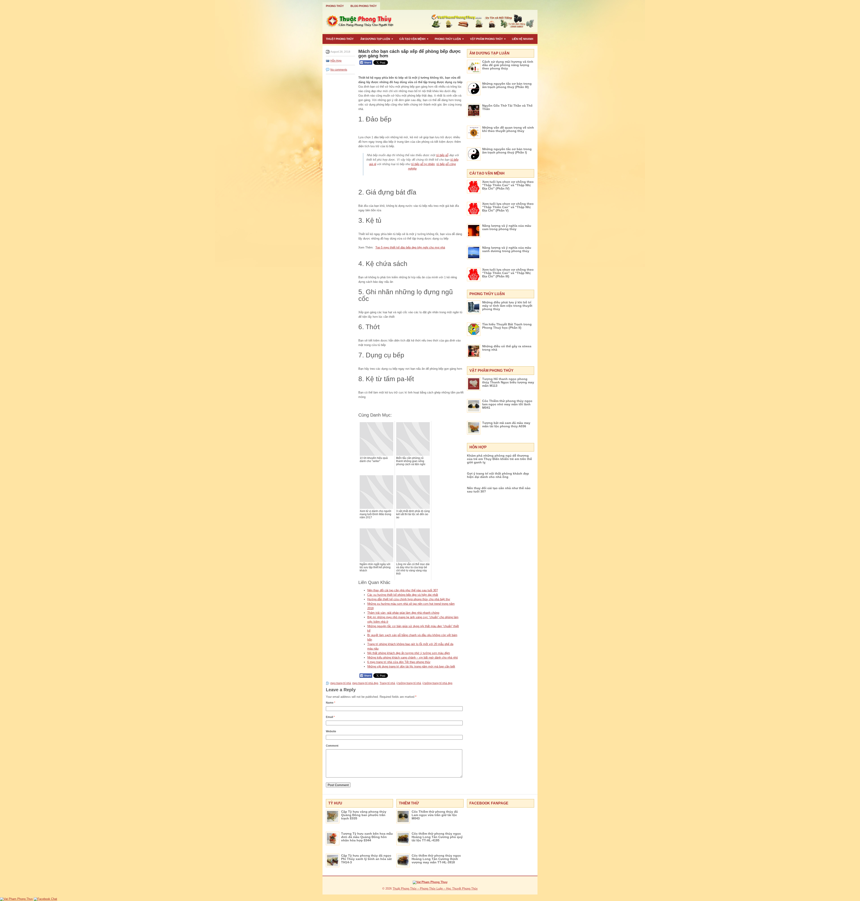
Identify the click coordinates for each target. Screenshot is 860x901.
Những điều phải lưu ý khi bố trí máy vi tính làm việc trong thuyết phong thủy (507, 305)
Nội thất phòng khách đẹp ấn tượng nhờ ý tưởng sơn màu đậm (408, 653)
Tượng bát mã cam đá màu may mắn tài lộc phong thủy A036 (506, 424)
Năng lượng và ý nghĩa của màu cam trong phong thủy (506, 227)
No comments (338, 69)
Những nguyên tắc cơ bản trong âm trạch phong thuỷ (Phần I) (507, 150)
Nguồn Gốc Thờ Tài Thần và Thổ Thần (507, 107)
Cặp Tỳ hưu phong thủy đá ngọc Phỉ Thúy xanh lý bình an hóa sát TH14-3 (366, 859)
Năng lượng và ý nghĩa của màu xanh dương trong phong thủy (506, 249)
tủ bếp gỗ (442, 155)
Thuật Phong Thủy (340, 39)
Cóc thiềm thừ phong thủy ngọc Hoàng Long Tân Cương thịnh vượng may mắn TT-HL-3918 (436, 859)
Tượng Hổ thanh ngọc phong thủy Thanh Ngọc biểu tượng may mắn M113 (508, 382)
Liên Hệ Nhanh (522, 39)
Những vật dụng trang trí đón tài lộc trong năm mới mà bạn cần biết (411, 666)
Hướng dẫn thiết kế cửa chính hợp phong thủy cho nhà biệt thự (408, 599)
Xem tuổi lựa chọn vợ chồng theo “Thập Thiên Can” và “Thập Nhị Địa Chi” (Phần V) (508, 207)
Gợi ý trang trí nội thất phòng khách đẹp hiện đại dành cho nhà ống (498, 475)
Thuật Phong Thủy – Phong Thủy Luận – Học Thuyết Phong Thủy (435, 888)
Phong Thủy (335, 6)
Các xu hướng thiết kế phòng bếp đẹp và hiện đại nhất (402, 594)
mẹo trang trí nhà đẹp (365, 683)
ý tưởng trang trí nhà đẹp (437, 683)
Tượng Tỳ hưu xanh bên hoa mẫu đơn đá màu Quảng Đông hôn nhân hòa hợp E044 (367, 837)
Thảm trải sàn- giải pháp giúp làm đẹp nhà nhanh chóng (403, 612)
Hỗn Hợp (336, 60)
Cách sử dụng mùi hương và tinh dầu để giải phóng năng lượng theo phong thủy (507, 65)
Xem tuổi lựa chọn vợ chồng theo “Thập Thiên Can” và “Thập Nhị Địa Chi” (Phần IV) (508, 185)
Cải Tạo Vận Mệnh (413, 39)
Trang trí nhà (387, 683)
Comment (332, 745)
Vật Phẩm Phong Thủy (488, 39)
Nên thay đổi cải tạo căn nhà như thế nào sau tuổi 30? (402, 590)
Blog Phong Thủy (363, 6)
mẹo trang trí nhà (340, 683)
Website (331, 731)
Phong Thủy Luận (449, 39)
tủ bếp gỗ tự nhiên (423, 164)
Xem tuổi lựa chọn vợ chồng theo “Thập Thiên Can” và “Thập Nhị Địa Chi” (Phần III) (508, 273)
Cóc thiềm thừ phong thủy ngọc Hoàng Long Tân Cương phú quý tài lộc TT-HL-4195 (437, 837)
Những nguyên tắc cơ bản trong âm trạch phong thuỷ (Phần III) (507, 85)
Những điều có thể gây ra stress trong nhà (506, 347)
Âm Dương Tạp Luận (376, 39)
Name (330, 702)
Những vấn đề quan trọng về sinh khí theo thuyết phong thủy (508, 129)
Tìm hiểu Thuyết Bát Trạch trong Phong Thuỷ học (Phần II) (507, 325)
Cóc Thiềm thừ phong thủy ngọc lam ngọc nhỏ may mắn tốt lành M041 (507, 404)
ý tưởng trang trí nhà (408, 683)
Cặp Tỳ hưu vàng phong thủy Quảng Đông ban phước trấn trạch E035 (363, 815)
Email (330, 717)
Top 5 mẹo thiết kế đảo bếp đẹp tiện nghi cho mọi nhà (410, 247)
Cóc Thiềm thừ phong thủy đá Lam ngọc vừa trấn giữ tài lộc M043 (435, 815)
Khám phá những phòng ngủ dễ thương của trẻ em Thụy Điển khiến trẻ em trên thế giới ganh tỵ (499, 459)
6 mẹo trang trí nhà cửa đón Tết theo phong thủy (398, 662)
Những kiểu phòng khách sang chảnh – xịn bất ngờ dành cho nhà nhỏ (412, 657)
